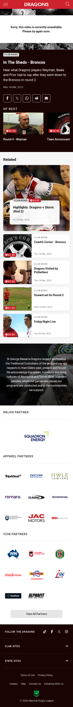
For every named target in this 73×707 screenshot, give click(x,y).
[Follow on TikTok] (44, 631)
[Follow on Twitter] (59, 631)
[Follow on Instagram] (66, 631)
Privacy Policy (45, 675)
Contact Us (35, 683)
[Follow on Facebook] (52, 631)
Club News (11, 54)
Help (23, 683)
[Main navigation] (5, 4)
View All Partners (36, 614)
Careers (14, 683)
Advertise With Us (53, 683)
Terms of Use (27, 675)
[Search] (67, 4)
